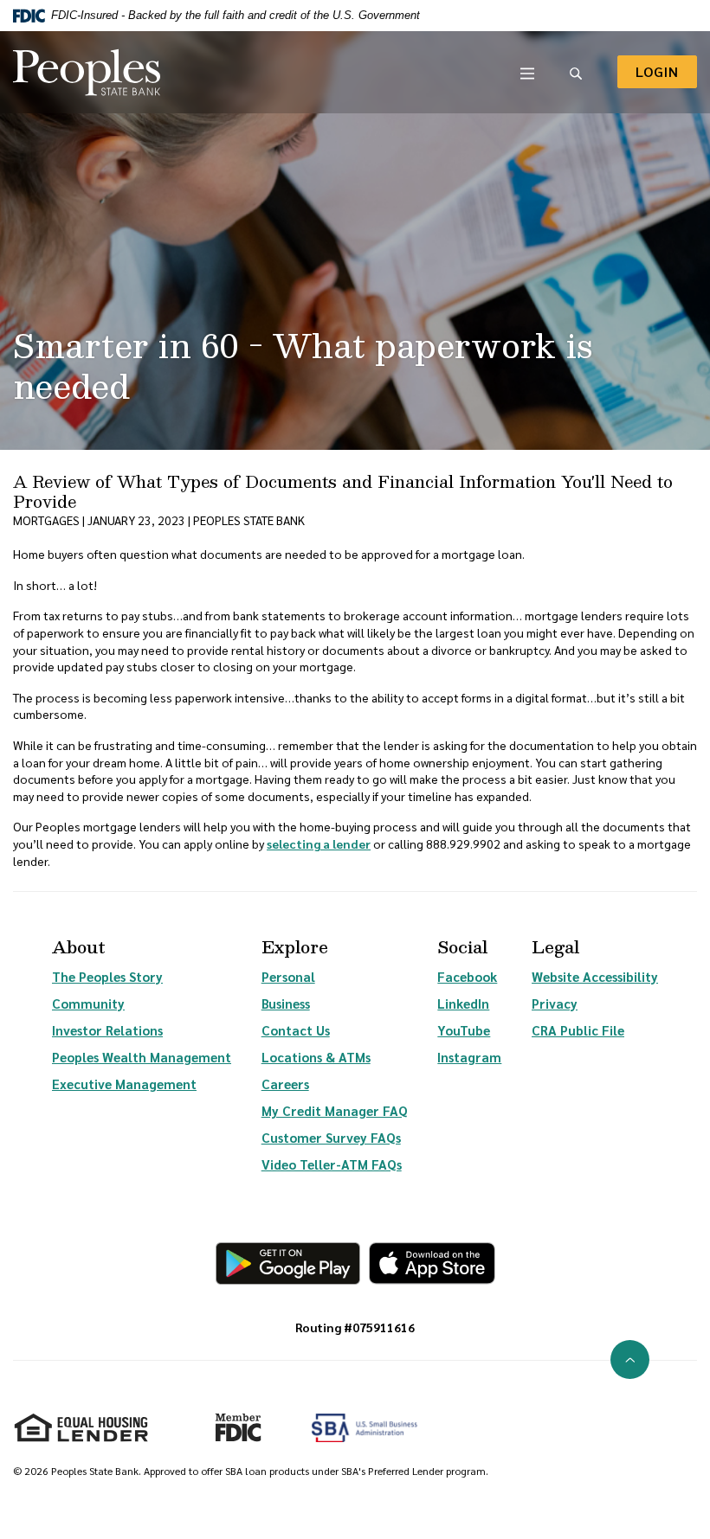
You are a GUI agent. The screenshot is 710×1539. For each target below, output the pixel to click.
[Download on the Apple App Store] (432, 1263)
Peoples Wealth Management (141, 1056)
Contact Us (295, 1030)
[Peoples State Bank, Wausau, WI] (86, 72)
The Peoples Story (107, 976)
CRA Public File (578, 1030)
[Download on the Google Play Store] (288, 1263)
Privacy (555, 1003)
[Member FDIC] (231, 1420)
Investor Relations (107, 1030)
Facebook (467, 976)
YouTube (463, 1030)
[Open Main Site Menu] (527, 71)
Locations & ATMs (316, 1056)
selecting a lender (319, 843)
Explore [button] (294, 947)
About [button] (79, 947)
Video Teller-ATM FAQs (331, 1164)
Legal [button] (555, 947)
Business (285, 1003)
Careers (285, 1083)
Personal (288, 976)
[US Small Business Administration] (364, 1428)
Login (666, 70)
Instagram (469, 1056)
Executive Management (124, 1083)
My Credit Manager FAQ (334, 1110)
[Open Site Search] (576, 71)
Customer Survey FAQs (331, 1137)
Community (88, 1003)
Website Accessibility (595, 976)
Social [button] (462, 947)
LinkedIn (463, 1003)
